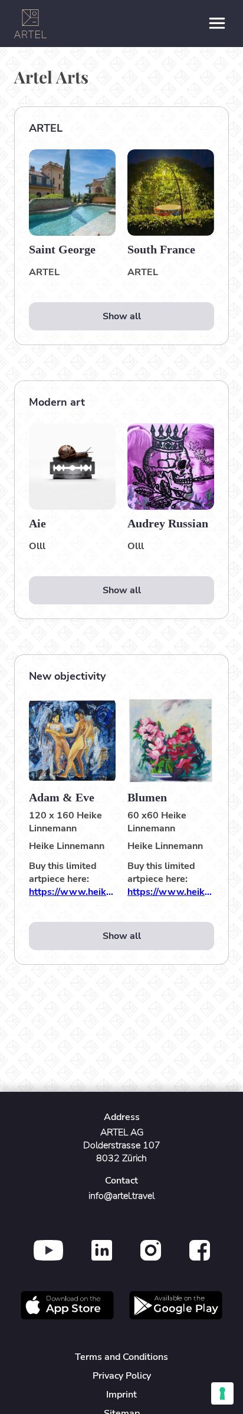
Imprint (121, 1394)
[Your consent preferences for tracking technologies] (222, 1393)
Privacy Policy (122, 1375)
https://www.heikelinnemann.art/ (72, 891)
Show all (122, 316)
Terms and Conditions (121, 1357)
